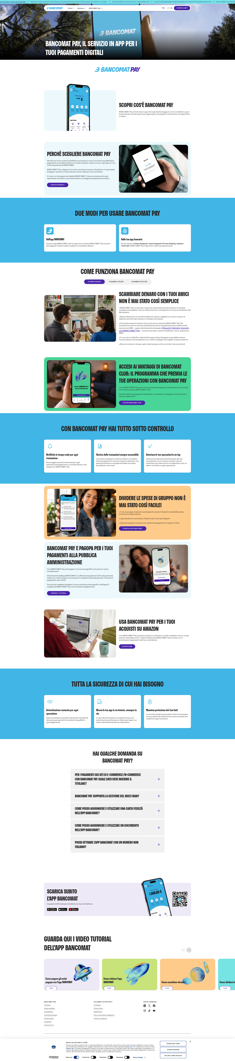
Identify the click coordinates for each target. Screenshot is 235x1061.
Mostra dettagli (138, 1057)
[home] (55, 8)
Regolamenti (98, 1012)
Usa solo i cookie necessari (173, 1055)
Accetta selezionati (173, 1049)
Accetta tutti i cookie (173, 1043)
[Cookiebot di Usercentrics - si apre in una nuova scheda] (54, 1057)
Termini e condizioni (100, 1018)
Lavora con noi (49, 1025)
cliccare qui (129, 1046)
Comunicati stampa (50, 1015)
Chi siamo (47, 1005)
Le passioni (47, 1022)
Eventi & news (49, 1018)
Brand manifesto (49, 1008)
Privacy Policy (98, 1008)
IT (168, 8)
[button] (71, 8)
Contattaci (97, 1005)
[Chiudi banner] (190, 1041)
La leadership (48, 1012)
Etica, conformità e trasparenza (104, 1015)
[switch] (93, 1057)
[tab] (94, 282)
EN (171, 8)
